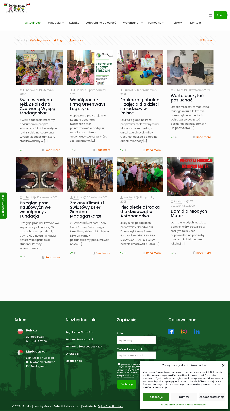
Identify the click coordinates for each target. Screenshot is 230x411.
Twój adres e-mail (129, 349)
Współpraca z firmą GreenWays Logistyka (88, 104)
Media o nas (74, 361)
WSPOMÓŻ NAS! (3, 205)
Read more (52, 150)
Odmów (184, 397)
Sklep (220, 15)
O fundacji (72, 354)
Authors (77, 40)
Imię (120, 333)
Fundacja (29, 90)
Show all (207, 40)
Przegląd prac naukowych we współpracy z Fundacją (35, 209)
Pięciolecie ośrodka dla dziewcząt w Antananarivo (140, 211)
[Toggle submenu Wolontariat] (142, 22)
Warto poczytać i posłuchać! (188, 98)
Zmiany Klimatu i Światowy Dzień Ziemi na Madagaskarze (87, 209)
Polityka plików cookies (172, 404)
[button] (223, 365)
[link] (171, 331)
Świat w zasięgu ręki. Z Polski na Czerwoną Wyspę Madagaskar (37, 106)
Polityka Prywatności (195, 404)
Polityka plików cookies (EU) (84, 346)
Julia (76, 90)
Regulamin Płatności (79, 332)
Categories (40, 40)
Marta (128, 197)
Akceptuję (156, 397)
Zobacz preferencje (211, 397)
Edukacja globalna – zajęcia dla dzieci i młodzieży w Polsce (140, 106)
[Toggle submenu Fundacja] (63, 22)
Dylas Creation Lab (110, 406)
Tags (60, 40)
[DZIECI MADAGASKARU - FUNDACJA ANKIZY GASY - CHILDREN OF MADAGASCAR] (16, 7)
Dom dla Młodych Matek (189, 213)
